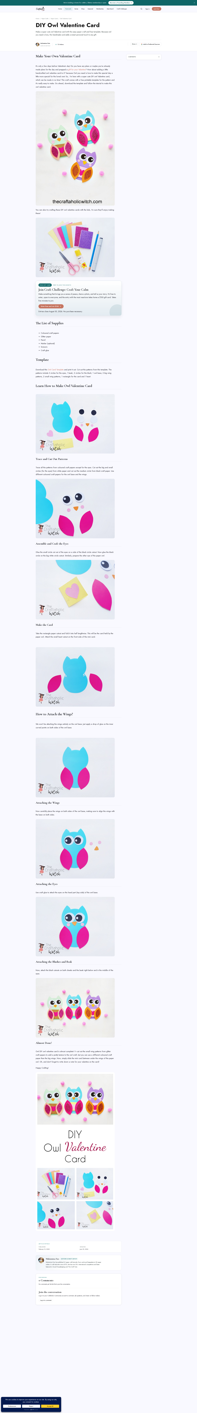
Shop (82, 9)
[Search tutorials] (141, 9)
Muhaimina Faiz (52, 1259)
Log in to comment (45, 1300)
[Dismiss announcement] (194, 2)
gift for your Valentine (77, 69)
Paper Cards (54, 19)
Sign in (147, 9)
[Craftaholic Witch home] (40, 9)
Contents (132, 57)
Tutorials (68, 9)
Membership (100, 9)
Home (60, 9)
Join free (156, 9)
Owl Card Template (56, 369)
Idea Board (110, 9)
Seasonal (90, 9)
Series (76, 9)
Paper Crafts (45, 19)
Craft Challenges (122, 9)
